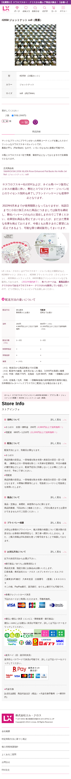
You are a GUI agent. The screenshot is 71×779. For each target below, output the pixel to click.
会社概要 (6, 731)
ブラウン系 (54, 395)
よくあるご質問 (9, 754)
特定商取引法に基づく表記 (14, 739)
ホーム (6, 395)
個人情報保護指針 (10, 747)
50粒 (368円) (20, 115)
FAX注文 (6, 770)
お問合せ (6, 762)
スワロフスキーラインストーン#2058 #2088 (29, 395)
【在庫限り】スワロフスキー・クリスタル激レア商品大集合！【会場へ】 (35, 2)
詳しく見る (56, 419)
